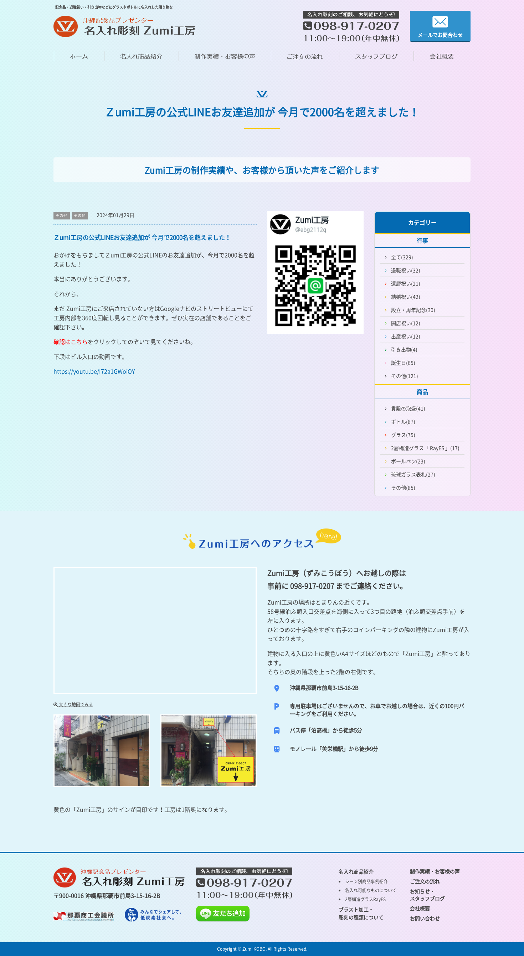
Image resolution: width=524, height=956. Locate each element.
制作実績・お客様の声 (435, 871)
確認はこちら (70, 341)
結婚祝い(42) (405, 296)
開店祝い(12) (405, 323)
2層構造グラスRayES (365, 899)
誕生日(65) (403, 362)
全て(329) (402, 257)
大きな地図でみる (75, 704)
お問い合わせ (425, 918)
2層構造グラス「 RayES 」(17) (425, 447)
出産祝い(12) (405, 336)
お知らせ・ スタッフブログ (427, 894)
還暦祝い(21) (405, 283)
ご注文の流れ (425, 881)
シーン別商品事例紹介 (366, 881)
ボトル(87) (403, 421)
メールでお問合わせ (440, 34)
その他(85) (403, 487)
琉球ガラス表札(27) (413, 474)
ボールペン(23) (408, 461)
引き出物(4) (404, 349)
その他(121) (404, 375)
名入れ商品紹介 (356, 871)
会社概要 (420, 908)
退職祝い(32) (405, 270)
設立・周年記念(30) (413, 309)
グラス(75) (403, 434)
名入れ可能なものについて (370, 890)
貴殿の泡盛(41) (408, 408)
